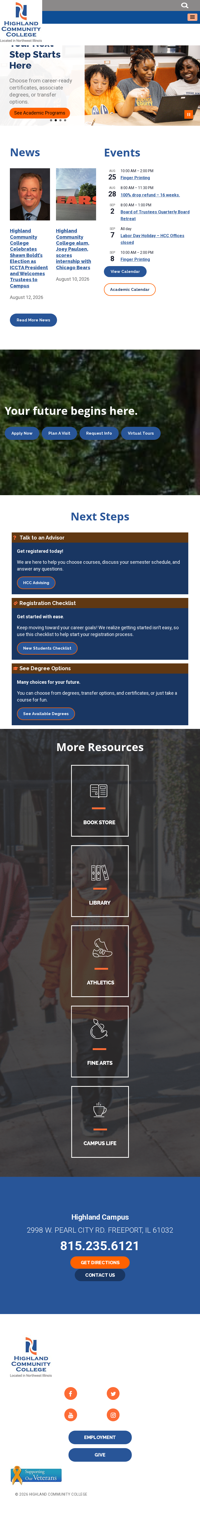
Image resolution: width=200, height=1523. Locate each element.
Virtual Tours (141, 433)
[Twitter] (124, 1393)
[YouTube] (81, 1414)
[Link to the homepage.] (100, 21)
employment (100, 1437)
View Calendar (125, 271)
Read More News (33, 320)
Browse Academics (34, 113)
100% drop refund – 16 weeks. (150, 195)
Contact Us (100, 1275)
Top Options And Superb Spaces (36, 54)
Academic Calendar (129, 289)
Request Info (99, 433)
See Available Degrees (46, 713)
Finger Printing (135, 177)
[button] (192, 17)
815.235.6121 (100, 1245)
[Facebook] (81, 1393)
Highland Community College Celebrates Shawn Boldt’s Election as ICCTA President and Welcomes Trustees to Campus (29, 258)
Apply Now (22, 433)
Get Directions (100, 1262)
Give (100, 1455)
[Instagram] (124, 1414)
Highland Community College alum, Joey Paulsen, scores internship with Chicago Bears (73, 249)
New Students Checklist (47, 648)
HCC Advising (36, 582)
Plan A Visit (59, 433)
